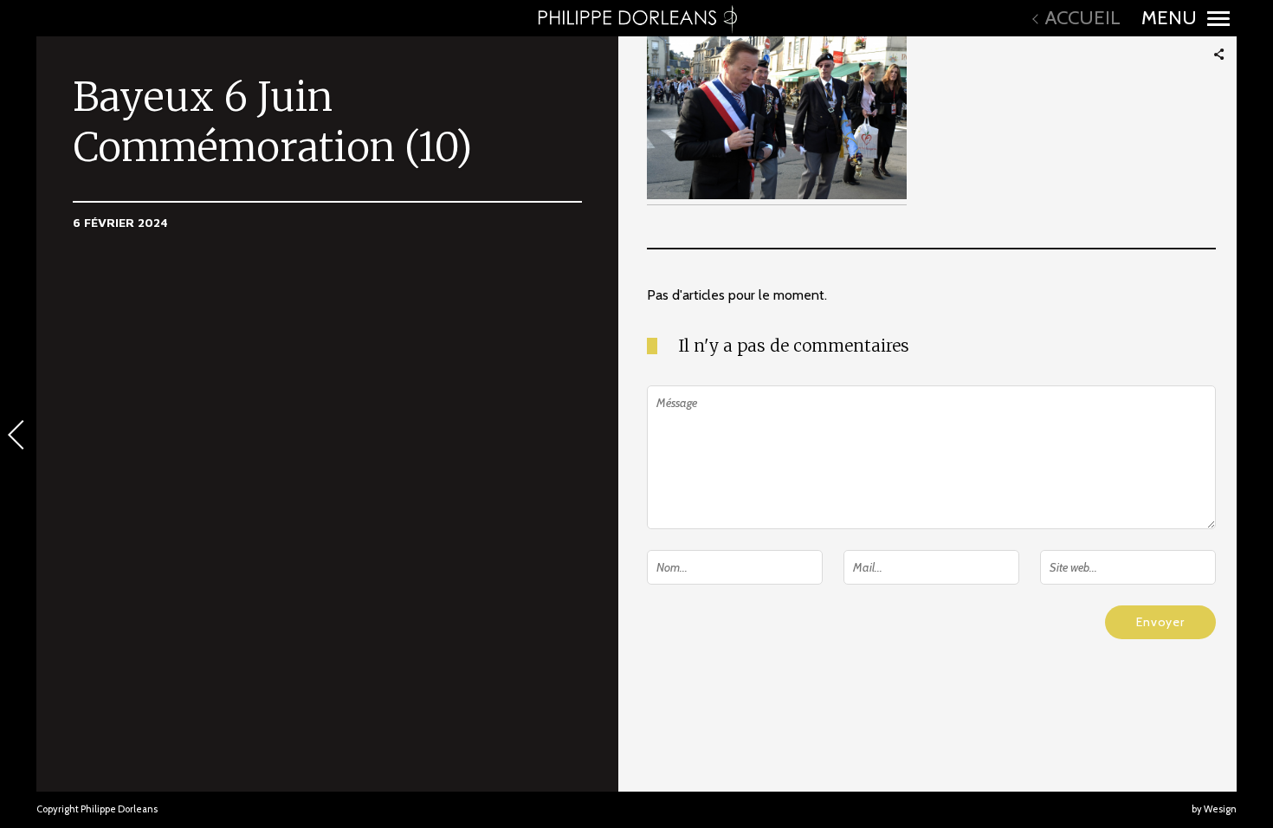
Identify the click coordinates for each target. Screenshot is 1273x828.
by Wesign (1214, 809)
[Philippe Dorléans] (636, 18)
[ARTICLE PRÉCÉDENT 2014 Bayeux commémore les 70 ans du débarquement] (18, 436)
